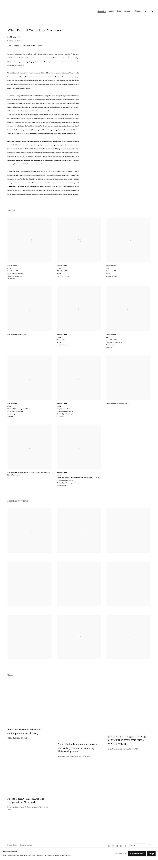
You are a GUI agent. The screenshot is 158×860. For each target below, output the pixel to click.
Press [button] (40, 46)
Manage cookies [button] (26, 845)
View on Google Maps (125, 846)
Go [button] (150, 845)
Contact (137, 11)
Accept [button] (151, 853)
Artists (111, 11)
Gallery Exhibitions (14, 41)
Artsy (113, 846)
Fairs (119, 11)
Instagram (109, 846)
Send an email (121, 846)
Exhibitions (102, 11)
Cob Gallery (10, 11)
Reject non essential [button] (137, 853)
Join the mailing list (117, 846)
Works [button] (16, 46)
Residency (127, 11)
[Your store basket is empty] (151, 11)
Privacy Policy (12, 845)
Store (145, 11)
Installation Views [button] (28, 46)
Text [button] (9, 46)
